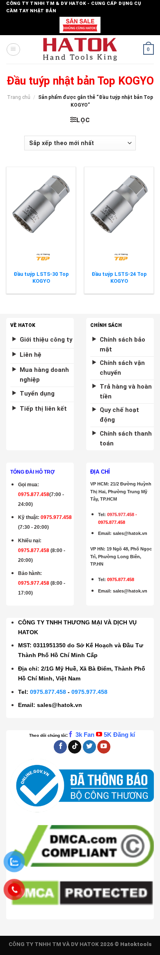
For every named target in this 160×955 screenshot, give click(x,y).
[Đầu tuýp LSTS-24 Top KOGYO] (119, 204)
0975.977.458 (56, 517)
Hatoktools (136, 944)
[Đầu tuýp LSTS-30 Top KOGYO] (41, 204)
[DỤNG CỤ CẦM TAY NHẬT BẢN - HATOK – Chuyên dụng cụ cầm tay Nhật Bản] (80, 49)
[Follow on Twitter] (89, 747)
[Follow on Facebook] (60, 747)
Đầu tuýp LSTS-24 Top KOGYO (119, 277)
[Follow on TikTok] (74, 747)
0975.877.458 (48, 692)
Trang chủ (18, 97)
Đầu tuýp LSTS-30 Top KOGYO (41, 277)
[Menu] (13, 49)
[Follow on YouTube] (103, 747)
